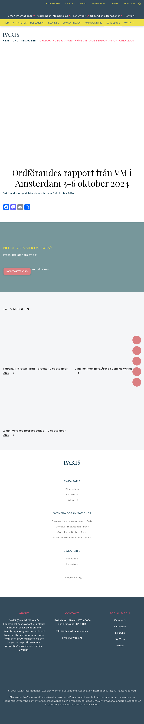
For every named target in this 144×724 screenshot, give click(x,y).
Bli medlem (72, 489)
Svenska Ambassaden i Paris (72, 526)
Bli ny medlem (53, 3)
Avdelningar (44, 15)
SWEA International (20, 15)
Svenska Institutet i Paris (72, 532)
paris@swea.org (72, 577)
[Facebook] (136, 340)
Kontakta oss (17, 271)
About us (69, 3)
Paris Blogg (113, 23)
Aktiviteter (129, 3)
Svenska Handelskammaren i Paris (72, 521)
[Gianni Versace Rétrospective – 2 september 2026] (36, 401)
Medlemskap (60, 15)
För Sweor (79, 15)
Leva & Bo (53, 23)
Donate (114, 3)
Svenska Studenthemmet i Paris (72, 537)
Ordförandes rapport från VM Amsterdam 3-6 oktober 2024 (38, 193)
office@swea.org (72, 637)
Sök (139, 3)
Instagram (72, 564)
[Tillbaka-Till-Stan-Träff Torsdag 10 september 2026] (36, 339)
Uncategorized (24, 40)
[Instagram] (136, 350)
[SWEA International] (72, 9)
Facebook (72, 558)
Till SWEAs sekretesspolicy (72, 631)
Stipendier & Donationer (105, 15)
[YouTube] (136, 371)
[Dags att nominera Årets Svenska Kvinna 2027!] (108, 339)
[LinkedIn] (136, 361)
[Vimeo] (136, 382)
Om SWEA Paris (93, 23)
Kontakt (129, 15)
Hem (7, 23)
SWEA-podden (98, 3)
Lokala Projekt (72, 23)
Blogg (83, 3)
